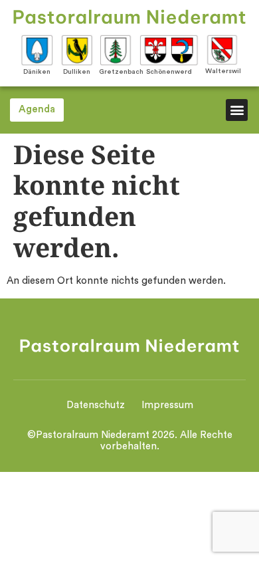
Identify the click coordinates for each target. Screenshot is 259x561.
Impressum (167, 405)
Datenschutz (95, 405)
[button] (237, 110)
